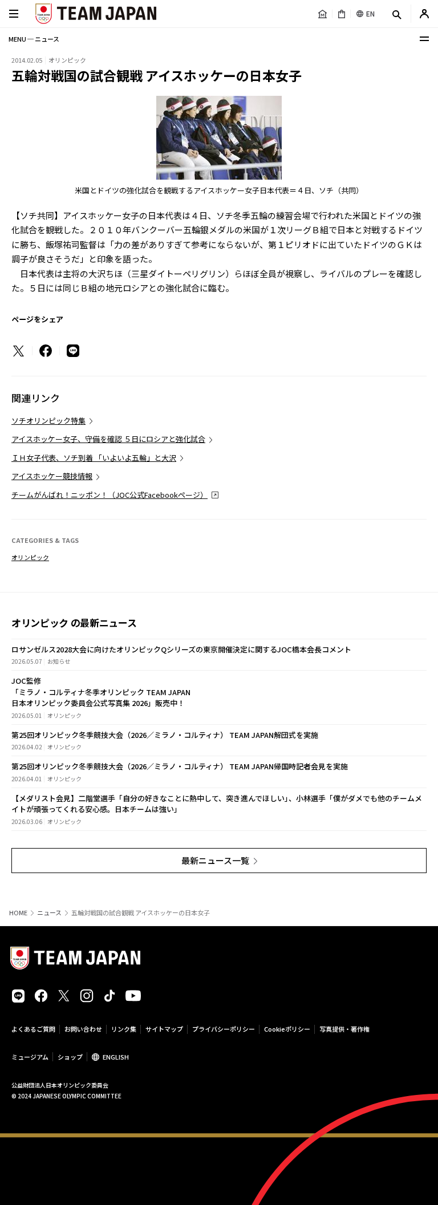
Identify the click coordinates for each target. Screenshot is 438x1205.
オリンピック (30, 557)
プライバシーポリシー (223, 1028)
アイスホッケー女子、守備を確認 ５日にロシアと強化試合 (108, 438)
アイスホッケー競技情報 (51, 475)
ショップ (70, 1056)
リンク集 (123, 1028)
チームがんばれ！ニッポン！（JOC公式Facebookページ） (109, 494)
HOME (18, 912)
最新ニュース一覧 (215, 860)
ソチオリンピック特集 (48, 420)
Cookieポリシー (287, 1028)
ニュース (49, 912)
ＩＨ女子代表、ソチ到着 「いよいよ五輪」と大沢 (93, 457)
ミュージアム (29, 1056)
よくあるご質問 (33, 1028)
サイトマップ (164, 1028)
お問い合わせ (83, 1028)
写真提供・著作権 (344, 1028)
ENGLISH (116, 1056)
